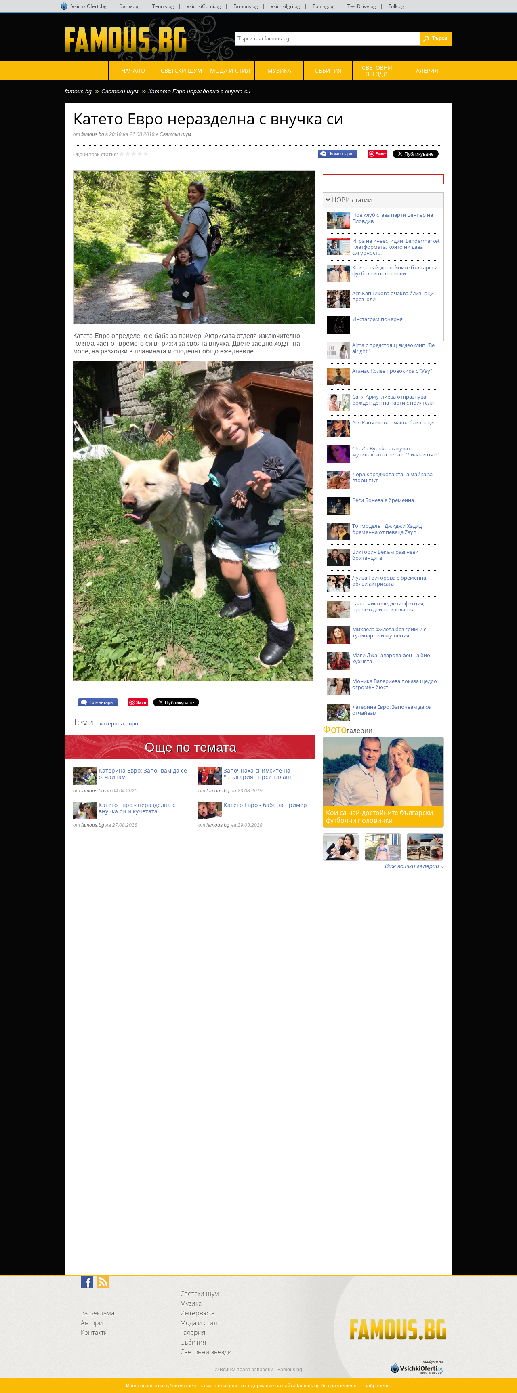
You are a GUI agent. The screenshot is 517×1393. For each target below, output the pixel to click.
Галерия (192, 1332)
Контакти (94, 1332)
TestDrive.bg (361, 6)
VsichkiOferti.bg (89, 6)
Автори (92, 1322)
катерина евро (119, 723)
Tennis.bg (163, 6)
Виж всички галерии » (414, 866)
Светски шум (120, 91)
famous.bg (78, 91)
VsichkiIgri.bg (285, 6)
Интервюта (197, 1313)
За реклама (97, 1313)
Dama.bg (129, 6)
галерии (347, 730)
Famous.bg (245, 6)
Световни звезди (206, 1351)
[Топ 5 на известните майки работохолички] (341, 847)
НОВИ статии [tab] (352, 199)
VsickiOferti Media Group (64, 6)
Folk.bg (396, 6)
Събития (193, 1342)
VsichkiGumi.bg (204, 6)
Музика (191, 1303)
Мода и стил (198, 1322)
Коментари (341, 153)
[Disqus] (194, 945)
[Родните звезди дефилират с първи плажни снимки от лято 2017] (425, 847)
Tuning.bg (324, 6)
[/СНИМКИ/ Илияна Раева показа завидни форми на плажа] (383, 847)
